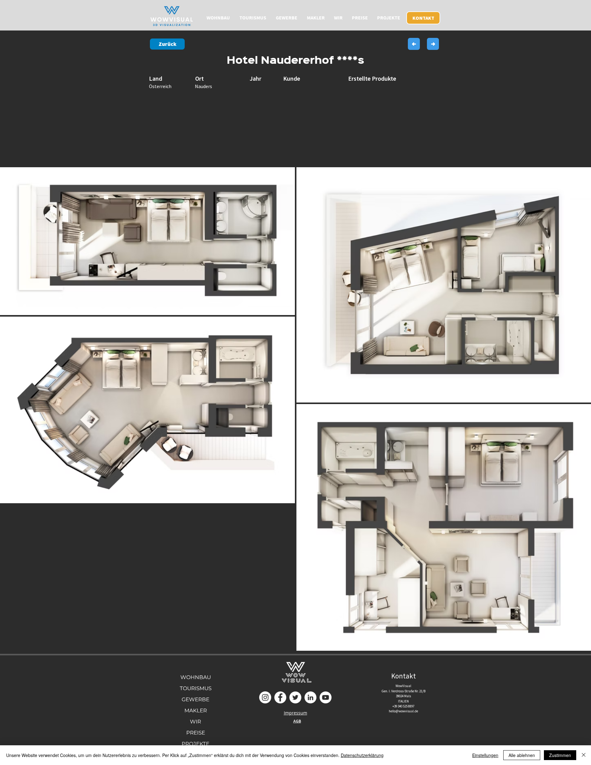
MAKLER (195, 710)
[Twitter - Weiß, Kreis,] (295, 697)
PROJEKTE (195, 744)
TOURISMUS (195, 688)
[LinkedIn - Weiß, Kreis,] (310, 697)
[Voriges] (414, 44)
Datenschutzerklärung (362, 755)
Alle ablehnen (522, 755)
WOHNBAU (195, 677)
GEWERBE (195, 699)
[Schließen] (583, 755)
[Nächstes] (433, 44)
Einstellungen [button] (485, 755)
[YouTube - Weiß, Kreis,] (326, 697)
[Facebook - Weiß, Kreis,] (280, 697)
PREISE (195, 733)
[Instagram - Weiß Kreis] (265, 697)
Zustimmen (560, 755)
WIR (195, 721)
